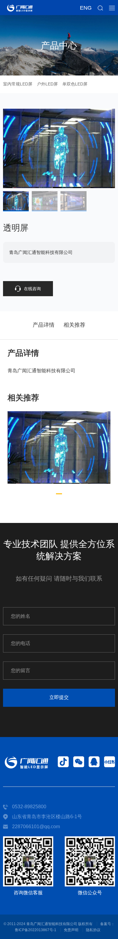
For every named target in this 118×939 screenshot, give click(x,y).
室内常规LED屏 (17, 84)
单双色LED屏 (74, 84)
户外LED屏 (47, 84)
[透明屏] (59, 447)
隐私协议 (93, 930)
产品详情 (43, 325)
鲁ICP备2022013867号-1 (35, 930)
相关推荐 (74, 325)
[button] (59, 493)
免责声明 (71, 930)
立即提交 (59, 697)
